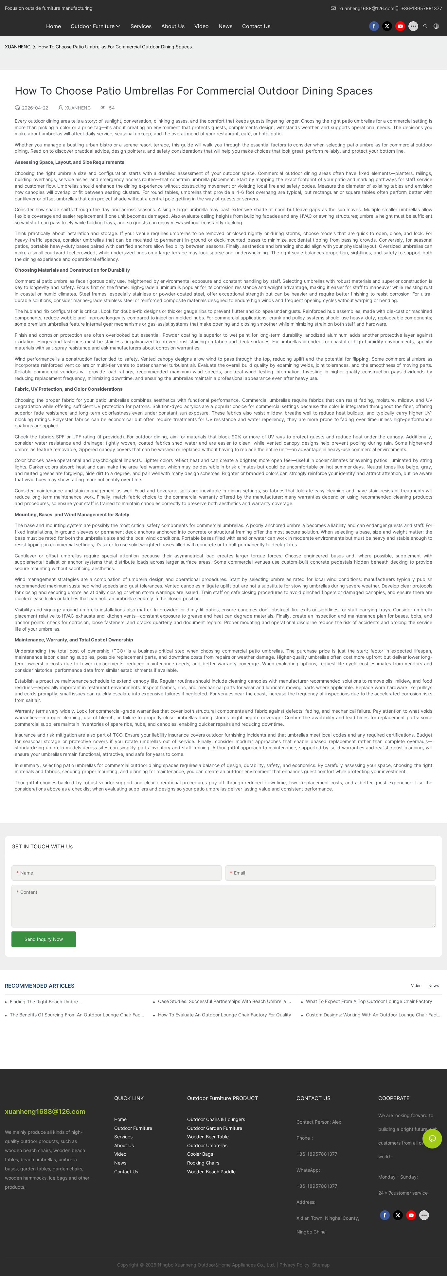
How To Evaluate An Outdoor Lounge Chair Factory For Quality (224, 1014)
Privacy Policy (294, 1264)
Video (416, 985)
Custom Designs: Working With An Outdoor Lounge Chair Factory (374, 1014)
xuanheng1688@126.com (366, 8)
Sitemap (320, 1264)
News (433, 985)
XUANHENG (17, 46)
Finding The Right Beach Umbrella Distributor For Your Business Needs (46, 1001)
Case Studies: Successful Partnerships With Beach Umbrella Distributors (226, 1001)
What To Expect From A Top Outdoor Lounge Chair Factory (369, 1001)
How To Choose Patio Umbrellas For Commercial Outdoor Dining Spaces (115, 46)
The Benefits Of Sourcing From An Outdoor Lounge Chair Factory (78, 1014)
